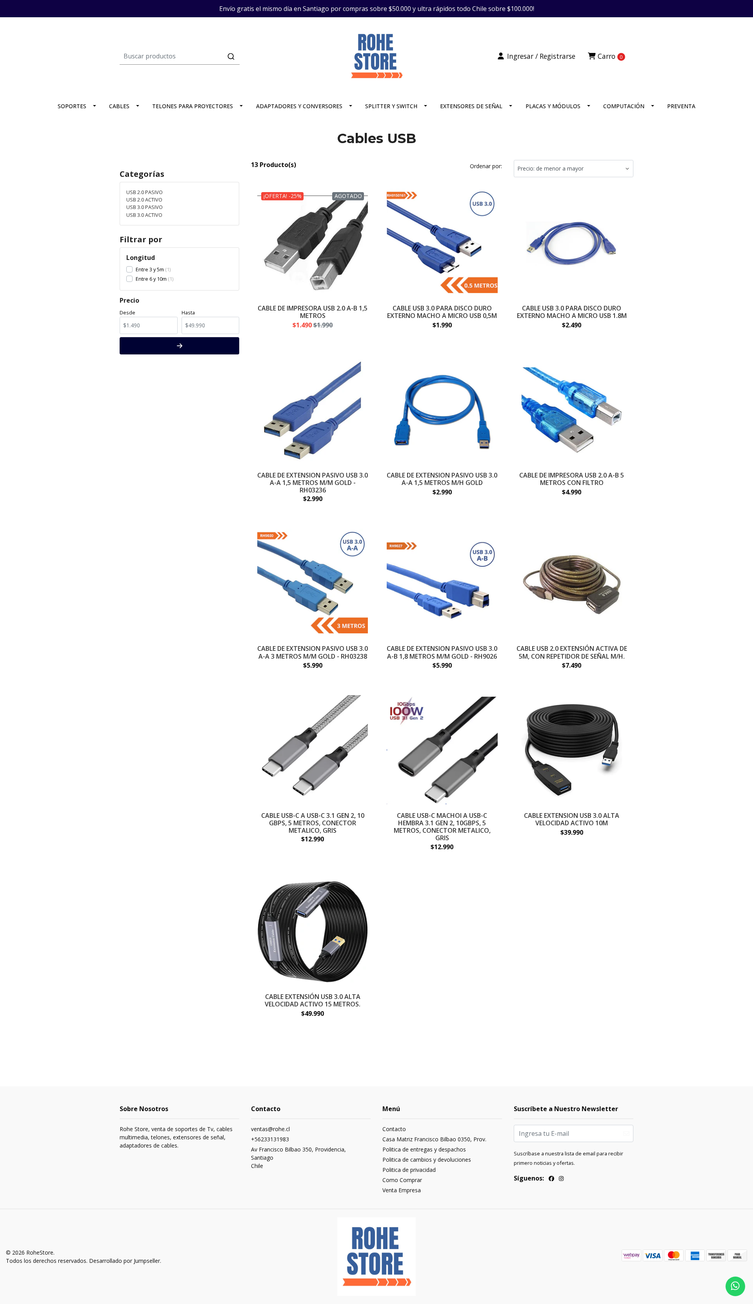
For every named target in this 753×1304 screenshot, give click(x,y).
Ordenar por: (486, 166)
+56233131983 (270, 1139)
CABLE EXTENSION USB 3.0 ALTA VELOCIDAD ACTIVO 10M (571, 819)
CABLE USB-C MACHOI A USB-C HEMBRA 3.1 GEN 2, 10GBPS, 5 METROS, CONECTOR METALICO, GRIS (442, 827)
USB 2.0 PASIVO (144, 192)
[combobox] (205, 56)
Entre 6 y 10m (151, 278)
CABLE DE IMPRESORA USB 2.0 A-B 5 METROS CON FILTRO (571, 479)
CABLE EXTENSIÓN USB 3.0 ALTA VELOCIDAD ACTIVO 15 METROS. (312, 1000)
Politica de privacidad (409, 1169)
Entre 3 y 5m (150, 269)
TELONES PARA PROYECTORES (192, 106)
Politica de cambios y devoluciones (426, 1159)
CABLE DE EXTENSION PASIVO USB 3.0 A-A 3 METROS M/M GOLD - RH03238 (312, 652)
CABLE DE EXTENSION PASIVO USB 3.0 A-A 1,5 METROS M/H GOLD (442, 479)
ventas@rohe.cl (270, 1129)
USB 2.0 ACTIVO (144, 199)
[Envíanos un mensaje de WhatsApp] (735, 1286)
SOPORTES (72, 106)
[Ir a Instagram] (561, 1179)
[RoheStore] (376, 55)
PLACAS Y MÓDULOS (553, 106)
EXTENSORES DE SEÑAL (471, 106)
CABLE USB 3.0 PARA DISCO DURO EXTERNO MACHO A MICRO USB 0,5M (442, 312)
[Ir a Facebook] (551, 1179)
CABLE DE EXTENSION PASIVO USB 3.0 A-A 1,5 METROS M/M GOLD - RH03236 (312, 482)
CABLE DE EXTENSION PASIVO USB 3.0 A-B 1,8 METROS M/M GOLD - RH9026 (442, 652)
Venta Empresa (401, 1190)
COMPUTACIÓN (623, 106)
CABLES (119, 106)
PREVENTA (681, 106)
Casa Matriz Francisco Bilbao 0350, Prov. (434, 1139)
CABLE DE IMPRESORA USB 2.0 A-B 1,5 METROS (312, 312)
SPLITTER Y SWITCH (391, 106)
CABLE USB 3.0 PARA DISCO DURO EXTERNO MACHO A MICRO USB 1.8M (572, 312)
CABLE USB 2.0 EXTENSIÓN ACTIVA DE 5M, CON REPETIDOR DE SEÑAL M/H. (572, 652)
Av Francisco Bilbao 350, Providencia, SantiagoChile (298, 1158)
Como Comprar (402, 1180)
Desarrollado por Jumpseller (124, 1260)
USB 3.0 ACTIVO (144, 214)
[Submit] (231, 56)
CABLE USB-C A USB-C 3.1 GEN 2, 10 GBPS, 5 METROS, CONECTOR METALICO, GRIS (312, 823)
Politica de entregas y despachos (424, 1149)
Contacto (394, 1129)
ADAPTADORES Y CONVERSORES (299, 106)
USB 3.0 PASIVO (144, 207)
